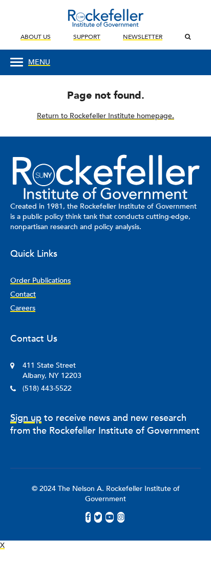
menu (39, 62)
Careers (22, 308)
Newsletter (142, 37)
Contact (23, 294)
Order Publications (40, 280)
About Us (35, 37)
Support (86, 37)
